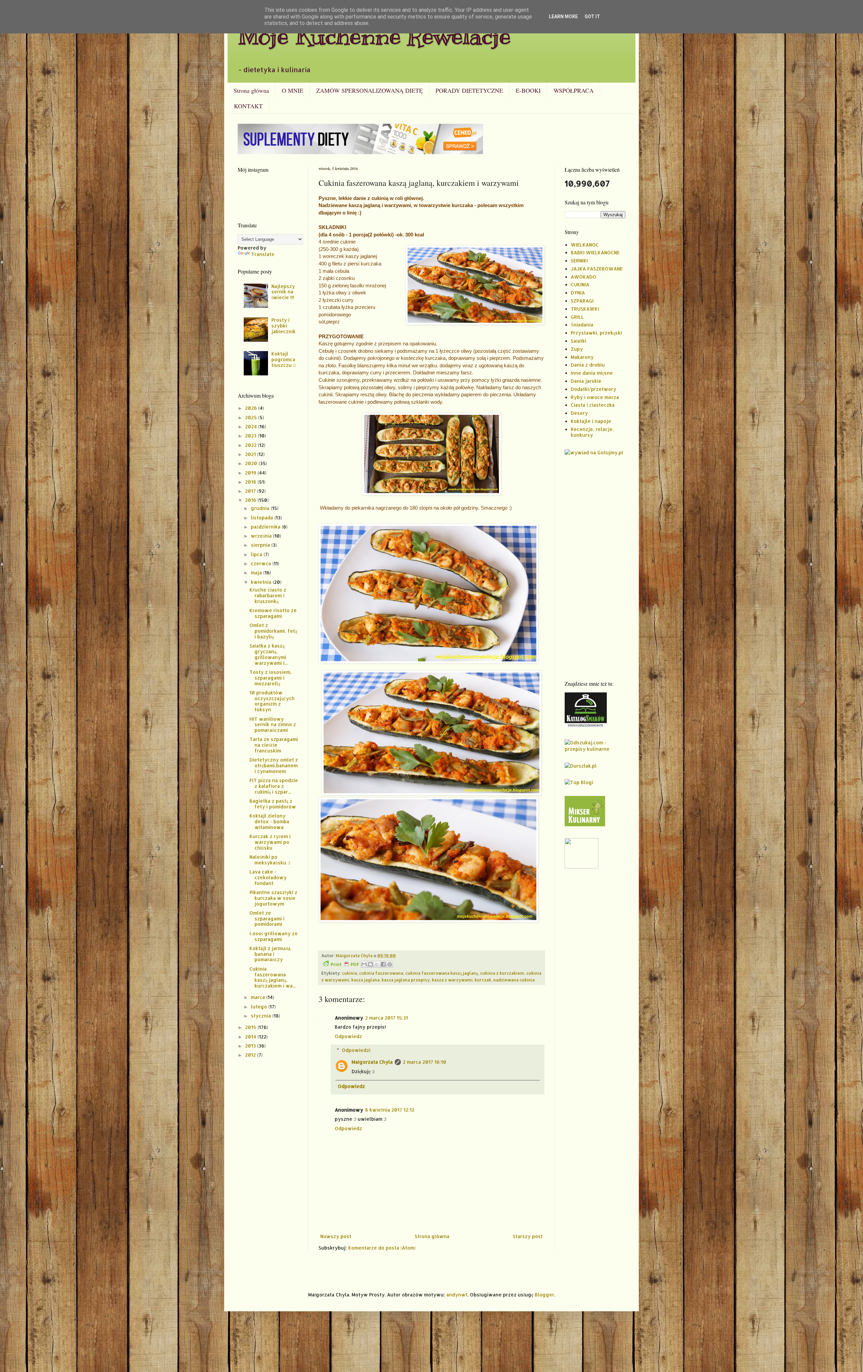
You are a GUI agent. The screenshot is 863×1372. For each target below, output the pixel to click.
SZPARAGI (582, 301)
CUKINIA (580, 284)
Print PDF (345, 964)
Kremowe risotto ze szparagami (273, 613)
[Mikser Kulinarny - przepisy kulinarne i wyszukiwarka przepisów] (585, 824)
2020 (252, 463)
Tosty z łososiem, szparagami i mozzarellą (270, 677)
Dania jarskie (586, 381)
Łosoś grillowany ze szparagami (273, 936)
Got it (592, 16)
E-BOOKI (528, 90)
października (266, 527)
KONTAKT (248, 106)
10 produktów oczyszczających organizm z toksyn (272, 701)
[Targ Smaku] (581, 866)
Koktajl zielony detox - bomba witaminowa (269, 821)
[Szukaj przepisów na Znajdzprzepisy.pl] (579, 782)
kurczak (483, 979)
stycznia (261, 1016)
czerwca (261, 563)
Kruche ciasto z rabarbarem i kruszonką (267, 595)
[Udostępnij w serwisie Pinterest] (389, 964)
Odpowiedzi (356, 1050)
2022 (251, 445)
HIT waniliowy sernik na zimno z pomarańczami (272, 724)
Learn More (563, 16)
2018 (251, 482)
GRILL (577, 317)
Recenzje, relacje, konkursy (592, 432)
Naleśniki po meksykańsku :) (269, 859)
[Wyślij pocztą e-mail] (364, 964)
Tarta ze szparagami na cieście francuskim (273, 744)
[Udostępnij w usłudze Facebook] (383, 964)
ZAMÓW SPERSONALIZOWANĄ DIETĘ (369, 90)
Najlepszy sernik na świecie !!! (283, 292)
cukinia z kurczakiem (502, 973)
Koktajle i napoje (591, 421)
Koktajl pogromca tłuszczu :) (283, 359)
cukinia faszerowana (381, 973)
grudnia (261, 508)
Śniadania (582, 324)
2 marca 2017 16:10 (424, 1062)
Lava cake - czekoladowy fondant (268, 877)
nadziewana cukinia (514, 979)
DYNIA (578, 292)
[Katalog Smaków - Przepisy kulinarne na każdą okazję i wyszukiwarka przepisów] (586, 725)
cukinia (349, 973)
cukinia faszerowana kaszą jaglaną (441, 973)
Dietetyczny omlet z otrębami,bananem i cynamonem (273, 765)
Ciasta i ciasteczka (593, 405)
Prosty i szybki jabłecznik (283, 325)
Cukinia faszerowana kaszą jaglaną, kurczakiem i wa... (272, 977)
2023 (251, 435)
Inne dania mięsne (592, 373)
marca (258, 997)
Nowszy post (335, 1236)
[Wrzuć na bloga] (370, 964)
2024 (251, 426)
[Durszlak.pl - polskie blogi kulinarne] (581, 766)
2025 (251, 417)
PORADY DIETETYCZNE (469, 90)
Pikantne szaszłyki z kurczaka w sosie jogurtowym (273, 898)
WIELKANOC (585, 245)
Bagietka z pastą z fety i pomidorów (272, 803)
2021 (251, 454)
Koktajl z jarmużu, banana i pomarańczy (270, 954)
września (262, 536)
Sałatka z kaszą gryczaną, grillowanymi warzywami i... (268, 654)
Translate (262, 254)
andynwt (457, 1294)
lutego (259, 1006)
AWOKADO (583, 277)
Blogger (544, 1294)
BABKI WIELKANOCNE (595, 252)
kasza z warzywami (452, 979)
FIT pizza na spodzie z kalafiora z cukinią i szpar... (273, 786)
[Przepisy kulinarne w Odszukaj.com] (595, 749)
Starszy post (528, 1236)
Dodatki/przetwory (593, 389)
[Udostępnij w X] (377, 964)
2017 (251, 491)
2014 (251, 1036)
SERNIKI (579, 260)
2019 (251, 473)
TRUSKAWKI (585, 309)
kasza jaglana (365, 979)
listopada (262, 517)
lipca (257, 554)
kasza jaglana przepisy (406, 979)
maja (257, 572)
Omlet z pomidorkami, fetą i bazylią (273, 630)
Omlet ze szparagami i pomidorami (267, 918)
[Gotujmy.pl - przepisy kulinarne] (594, 452)
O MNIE (292, 90)
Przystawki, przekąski (596, 333)
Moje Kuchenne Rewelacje (374, 36)
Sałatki (578, 341)
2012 (251, 1055)
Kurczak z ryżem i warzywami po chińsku (270, 842)
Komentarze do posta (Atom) (382, 1248)
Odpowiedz (348, 1036)
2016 (251, 500)
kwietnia (262, 582)
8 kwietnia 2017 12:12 (389, 1110)
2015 (251, 1027)
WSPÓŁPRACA (574, 90)
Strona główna (251, 90)
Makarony (582, 357)
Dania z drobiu (588, 365)
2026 (251, 408)
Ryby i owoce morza (595, 397)
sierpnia (261, 545)
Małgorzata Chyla (372, 1062)
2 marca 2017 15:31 (386, 1018)
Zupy (577, 349)
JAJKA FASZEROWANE (597, 268)
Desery (579, 413)
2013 (251, 1046)
